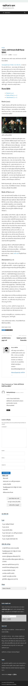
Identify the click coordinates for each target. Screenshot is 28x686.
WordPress (9, 684)
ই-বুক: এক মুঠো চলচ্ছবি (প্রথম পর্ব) (9, 539)
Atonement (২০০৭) (11, 97)
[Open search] (25, 12)
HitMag (14, 684)
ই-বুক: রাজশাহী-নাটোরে (7, 530)
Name (3, 450)
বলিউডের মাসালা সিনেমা (8, 492)
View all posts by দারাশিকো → (18, 374)
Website (4, 464)
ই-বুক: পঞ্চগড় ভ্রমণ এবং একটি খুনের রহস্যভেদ (12, 533)
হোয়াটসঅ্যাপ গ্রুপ (6, 609)
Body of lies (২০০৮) (11, 95)
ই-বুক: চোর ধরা (5, 527)
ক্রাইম (11, 330)
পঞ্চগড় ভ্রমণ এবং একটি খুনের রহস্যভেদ (11, 481)
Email (3, 457)
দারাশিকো (10, 54)
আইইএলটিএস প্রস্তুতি (14, 505)
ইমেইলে (3, 668)
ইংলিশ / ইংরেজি (8, 330)
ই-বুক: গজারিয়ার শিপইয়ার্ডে (8, 524)
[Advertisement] (14, 31)
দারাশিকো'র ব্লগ (9, 5)
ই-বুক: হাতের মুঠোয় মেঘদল (8, 536)
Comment (4, 426)
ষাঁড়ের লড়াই (5, 478)
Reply (8, 410)
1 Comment (15, 54)
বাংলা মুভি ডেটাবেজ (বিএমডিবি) (14, 501)
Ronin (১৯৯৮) (10, 93)
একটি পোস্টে (16, 253)
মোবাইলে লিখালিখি (7, 484)
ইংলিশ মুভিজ (3, 47)
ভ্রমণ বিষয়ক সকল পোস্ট (14, 498)
